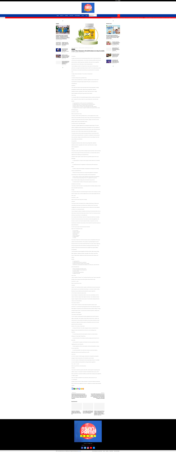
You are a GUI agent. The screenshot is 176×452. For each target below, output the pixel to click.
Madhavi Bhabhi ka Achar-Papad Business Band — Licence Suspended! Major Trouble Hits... (116, 49)
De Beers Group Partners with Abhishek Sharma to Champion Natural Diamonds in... (65, 62)
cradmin (73, 52)
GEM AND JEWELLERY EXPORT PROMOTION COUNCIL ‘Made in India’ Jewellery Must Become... (115, 61)
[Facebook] (72, 389)
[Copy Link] (81, 389)
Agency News (73, 49)
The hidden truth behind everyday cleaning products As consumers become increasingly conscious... (116, 43)
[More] (83, 389)
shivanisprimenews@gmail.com (89, 445)
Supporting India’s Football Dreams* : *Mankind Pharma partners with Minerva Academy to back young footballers (63, 37)
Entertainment (77, 15)
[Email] (94, 448)
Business (66, 15)
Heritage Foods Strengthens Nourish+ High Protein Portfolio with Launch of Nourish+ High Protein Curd (112, 37)
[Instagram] (78, 389)
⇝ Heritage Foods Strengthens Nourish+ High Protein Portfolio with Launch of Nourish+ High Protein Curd (86, 17)
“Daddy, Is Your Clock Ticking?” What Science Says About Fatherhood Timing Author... (65, 43)
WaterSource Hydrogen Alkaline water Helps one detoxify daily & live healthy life (76, 412)
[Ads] (62, 20)
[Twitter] (85, 448)
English (92, 15)
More (86, 15)
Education (71, 15)
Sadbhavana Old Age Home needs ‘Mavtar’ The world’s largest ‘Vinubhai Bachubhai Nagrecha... (65, 56)
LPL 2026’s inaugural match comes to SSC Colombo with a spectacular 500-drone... (65, 50)
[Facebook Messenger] (79, 389)
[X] (74, 389)
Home (58, 15)
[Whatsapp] (76, 389)
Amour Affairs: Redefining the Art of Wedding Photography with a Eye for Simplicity (88, 412)
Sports (83, 15)
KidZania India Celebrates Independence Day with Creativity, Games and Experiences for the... (115, 55)
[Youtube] (91, 448)
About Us (61, 15)
